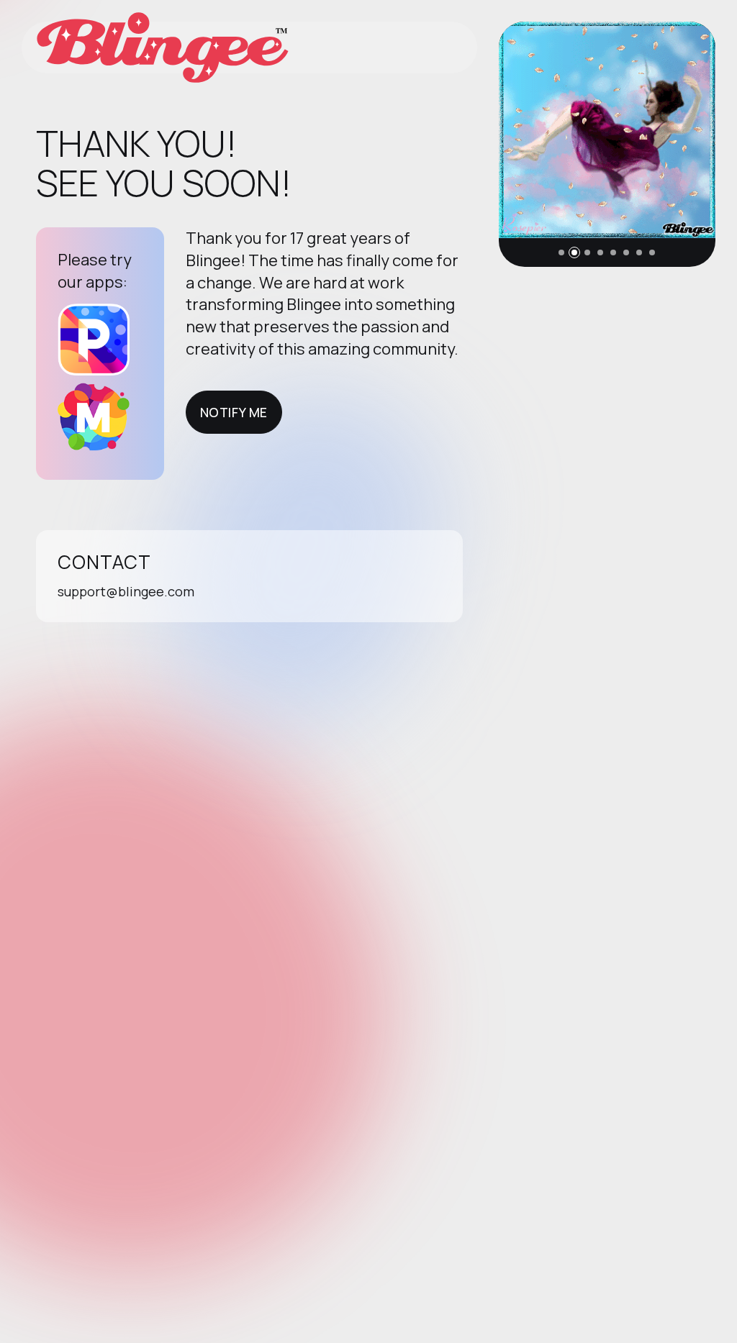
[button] (561, 252)
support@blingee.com (126, 591)
